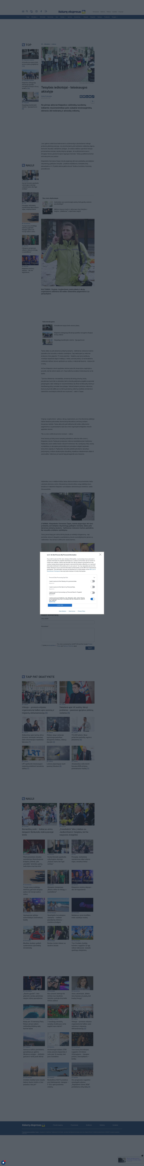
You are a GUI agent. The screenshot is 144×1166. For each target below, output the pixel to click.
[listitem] (72, 577)
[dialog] (72, 583)
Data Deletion (62, 611)
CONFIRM (60, 605)
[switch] (92, 581)
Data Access (72, 611)
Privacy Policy (81, 611)
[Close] (100, 555)
